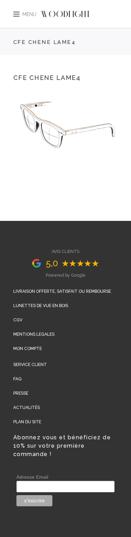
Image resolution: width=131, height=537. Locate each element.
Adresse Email (32, 477)
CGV (17, 320)
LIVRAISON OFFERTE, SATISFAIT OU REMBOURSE (62, 291)
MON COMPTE (27, 348)
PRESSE (20, 393)
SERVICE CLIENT (30, 364)
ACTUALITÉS (26, 407)
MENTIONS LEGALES (33, 334)
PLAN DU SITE (27, 421)
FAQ (17, 378)
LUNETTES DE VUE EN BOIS (40, 305)
